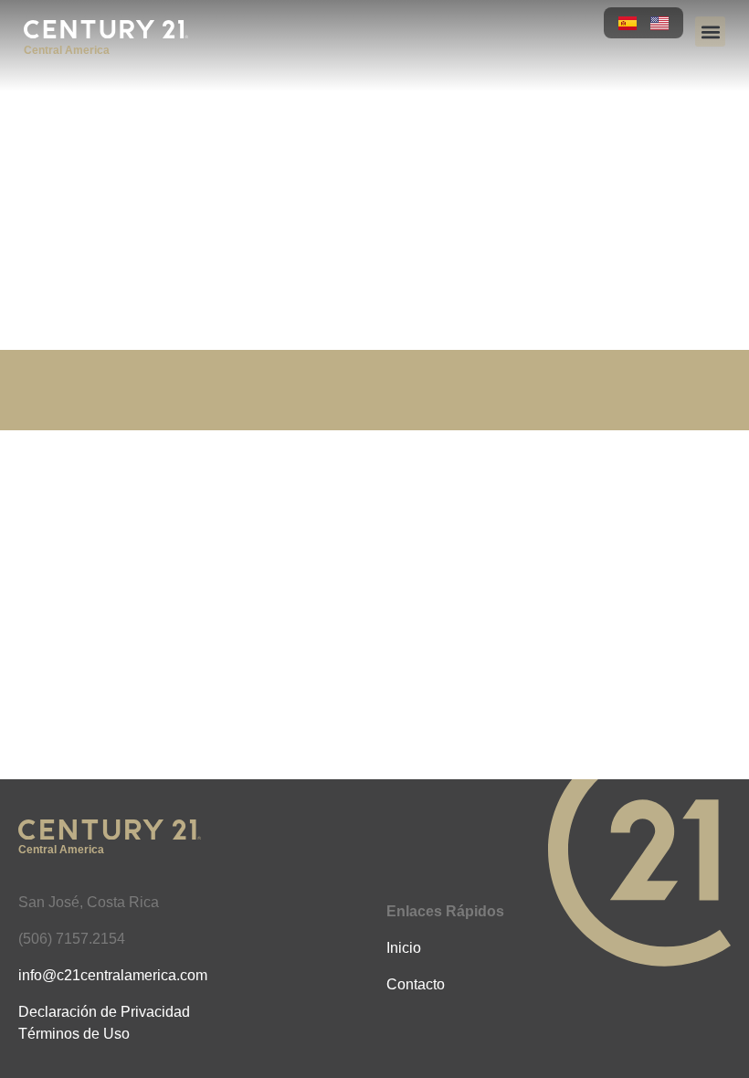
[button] (710, 31)
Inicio (403, 948)
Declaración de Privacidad (104, 1012)
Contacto (415, 984)
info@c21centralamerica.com (112, 975)
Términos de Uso (74, 1033)
